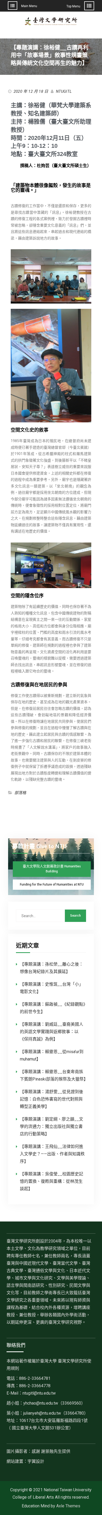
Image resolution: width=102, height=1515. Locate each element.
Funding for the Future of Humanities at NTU (52, 884)
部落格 (20, 792)
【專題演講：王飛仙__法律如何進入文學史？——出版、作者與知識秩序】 (52, 1154)
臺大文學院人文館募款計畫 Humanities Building (52, 869)
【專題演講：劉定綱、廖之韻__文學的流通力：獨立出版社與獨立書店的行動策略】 (51, 1126)
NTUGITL (64, 91)
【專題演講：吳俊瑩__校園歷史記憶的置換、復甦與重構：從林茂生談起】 (51, 1181)
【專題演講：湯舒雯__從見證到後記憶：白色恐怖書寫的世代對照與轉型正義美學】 (51, 1099)
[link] (54, 1403)
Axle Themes (68, 1505)
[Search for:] (51, 916)
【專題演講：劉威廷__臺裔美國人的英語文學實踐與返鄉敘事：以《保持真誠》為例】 (51, 1032)
